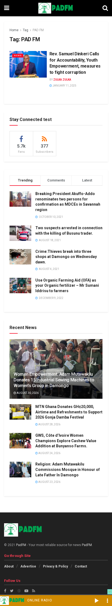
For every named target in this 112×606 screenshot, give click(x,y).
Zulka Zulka (62, 79)
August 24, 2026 (49, 453)
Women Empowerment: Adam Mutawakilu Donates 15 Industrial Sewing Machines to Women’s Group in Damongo (54, 380)
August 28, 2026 (49, 424)
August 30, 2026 (27, 392)
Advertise (28, 566)
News (18, 55)
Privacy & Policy (55, 566)
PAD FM (38, 30)
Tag (25, 30)
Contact (81, 566)
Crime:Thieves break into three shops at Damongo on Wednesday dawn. (66, 256)
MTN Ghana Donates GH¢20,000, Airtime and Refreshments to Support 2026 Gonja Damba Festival (68, 411)
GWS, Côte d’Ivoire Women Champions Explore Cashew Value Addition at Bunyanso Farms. (65, 440)
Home (14, 30)
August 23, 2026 (49, 481)
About (9, 566)
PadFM (21, 545)
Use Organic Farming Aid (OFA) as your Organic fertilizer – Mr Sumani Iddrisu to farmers (67, 285)
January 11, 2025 (64, 85)
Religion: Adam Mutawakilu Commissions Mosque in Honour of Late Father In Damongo (67, 469)
